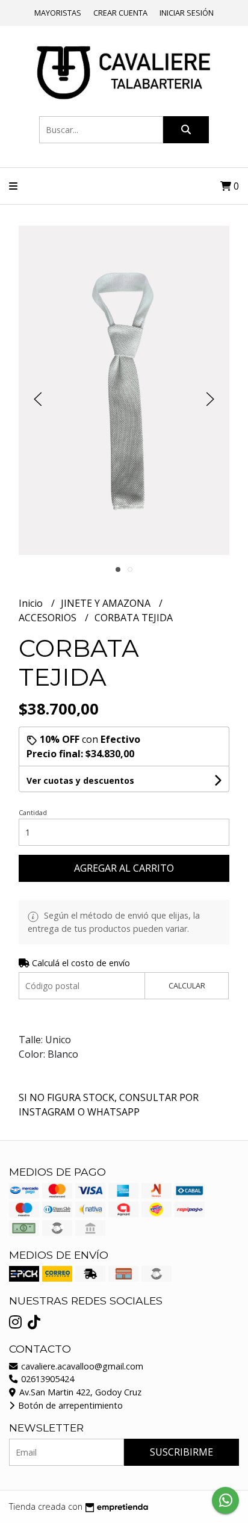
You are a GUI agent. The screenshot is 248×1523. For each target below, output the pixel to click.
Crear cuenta (120, 12)
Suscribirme (181, 1452)
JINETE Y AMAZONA (107, 603)
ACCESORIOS (49, 617)
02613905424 (46, 1379)
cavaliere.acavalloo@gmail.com (81, 1366)
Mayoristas (57, 12)
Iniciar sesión (187, 12)
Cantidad (33, 812)
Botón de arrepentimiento (69, 1405)
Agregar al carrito (124, 868)
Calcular (187, 985)
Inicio (32, 603)
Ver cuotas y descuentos (80, 780)
